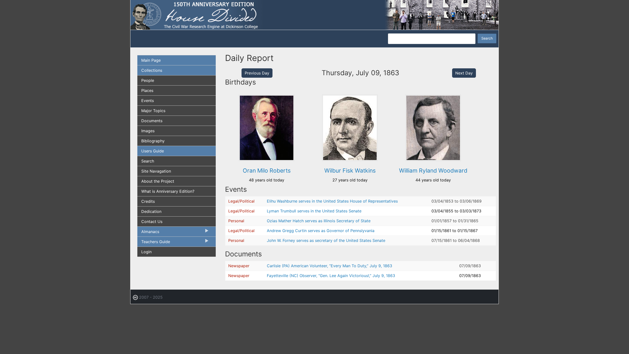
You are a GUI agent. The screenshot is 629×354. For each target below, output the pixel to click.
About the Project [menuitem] (157, 181)
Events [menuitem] (147, 100)
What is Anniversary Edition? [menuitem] (167, 191)
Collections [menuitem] (151, 70)
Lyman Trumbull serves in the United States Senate (314, 210)
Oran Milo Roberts (267, 170)
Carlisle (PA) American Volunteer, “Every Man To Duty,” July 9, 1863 (329, 265)
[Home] (314, 14)
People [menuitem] (147, 80)
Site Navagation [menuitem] (156, 171)
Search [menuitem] (147, 161)
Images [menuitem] (148, 130)
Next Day (464, 73)
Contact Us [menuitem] (151, 221)
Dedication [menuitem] (151, 211)
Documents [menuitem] (151, 120)
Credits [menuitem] (148, 201)
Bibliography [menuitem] (153, 140)
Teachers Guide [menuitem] (153, 243)
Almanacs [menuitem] (148, 232)
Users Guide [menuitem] (152, 150)
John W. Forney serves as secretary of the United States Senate (326, 240)
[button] (266, 159)
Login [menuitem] (146, 251)
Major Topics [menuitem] (153, 110)
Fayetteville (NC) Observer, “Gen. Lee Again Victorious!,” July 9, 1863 (331, 275)
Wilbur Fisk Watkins (350, 170)
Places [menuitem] (147, 90)
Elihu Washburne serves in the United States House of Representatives (332, 201)
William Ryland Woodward (433, 170)
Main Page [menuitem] (151, 60)
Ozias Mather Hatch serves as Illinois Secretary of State (319, 220)
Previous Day (257, 73)
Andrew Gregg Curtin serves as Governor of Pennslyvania (320, 230)
